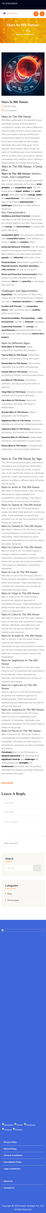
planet (8, 469)
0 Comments (10, 110)
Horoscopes (13, 900)
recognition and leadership (31, 579)
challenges (39, 321)
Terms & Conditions (13, 1155)
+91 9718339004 (9, 3)
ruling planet (21, 490)
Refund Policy (10, 1149)
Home (18, 31)
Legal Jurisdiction (12, 1168)
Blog (9, 893)
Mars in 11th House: (15, 102)
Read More (7, 783)
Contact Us (9, 1188)
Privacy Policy (10, 1142)
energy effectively (34, 770)
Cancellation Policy (13, 1162)
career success (35, 432)
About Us (8, 1181)
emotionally (31, 375)
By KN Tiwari (10, 106)
